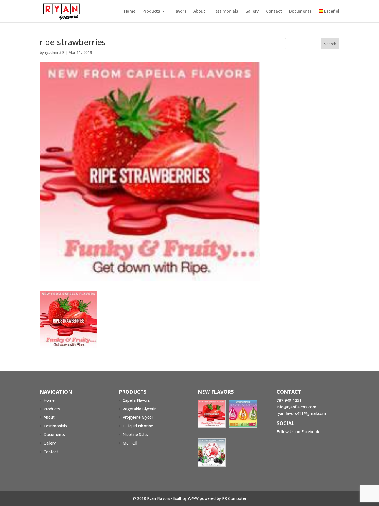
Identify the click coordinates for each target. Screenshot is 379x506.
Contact (274, 11)
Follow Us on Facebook (298, 431)
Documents (300, 11)
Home (129, 11)
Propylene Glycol (138, 417)
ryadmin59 (54, 52)
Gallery (252, 11)
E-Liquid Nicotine (138, 425)
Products (151, 11)
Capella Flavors (136, 400)
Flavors (179, 11)
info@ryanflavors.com (296, 407)
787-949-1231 (289, 400)
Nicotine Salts (135, 434)
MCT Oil (130, 443)
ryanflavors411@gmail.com (301, 413)
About (199, 11)
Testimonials (225, 11)
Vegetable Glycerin (139, 408)
